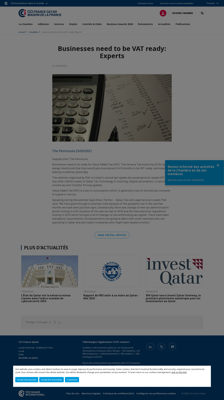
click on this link (179, 372)
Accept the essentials (51, 379)
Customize (72, 379)
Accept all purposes (26, 379)
